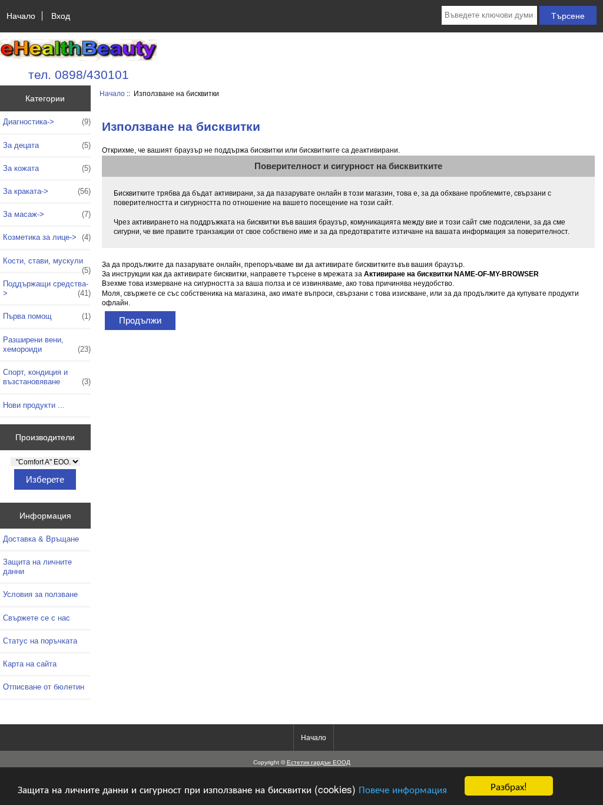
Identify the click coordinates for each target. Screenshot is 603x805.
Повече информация (403, 788)
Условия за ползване (40, 594)
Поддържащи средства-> (47, 288)
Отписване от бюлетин (43, 686)
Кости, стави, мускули (47, 264)
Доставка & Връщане (41, 539)
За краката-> (47, 191)
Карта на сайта (30, 663)
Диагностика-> (47, 121)
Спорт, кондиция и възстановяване (47, 377)
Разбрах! (509, 785)
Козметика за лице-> (47, 237)
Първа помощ (47, 316)
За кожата (47, 168)
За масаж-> (47, 214)
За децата (47, 145)
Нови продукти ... (34, 405)
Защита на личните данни (37, 566)
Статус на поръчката (40, 640)
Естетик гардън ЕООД (318, 762)
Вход (60, 16)
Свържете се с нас (36, 617)
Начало (20, 16)
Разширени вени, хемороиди (47, 344)
